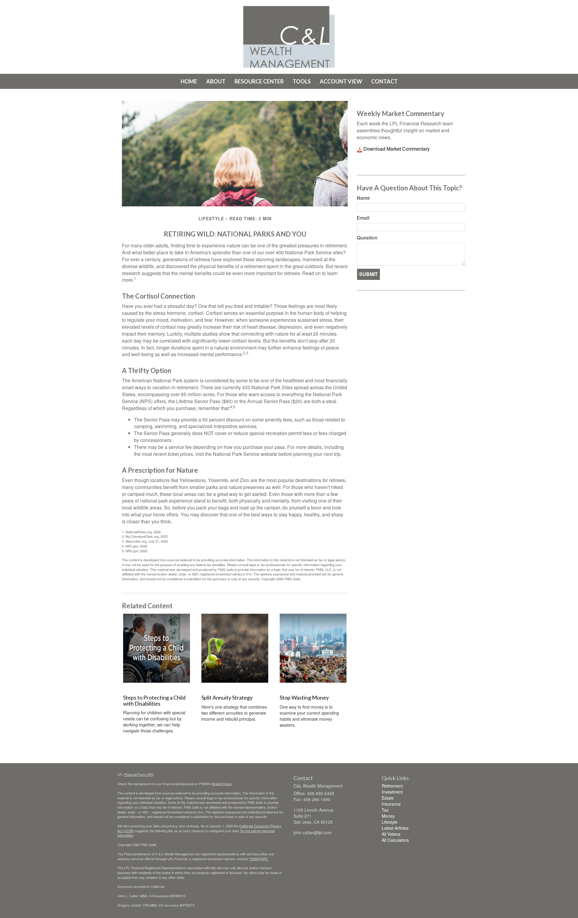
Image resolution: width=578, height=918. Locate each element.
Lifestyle (389, 822)
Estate (388, 798)
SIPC (264, 858)
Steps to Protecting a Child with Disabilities (154, 700)
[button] (216, 81)
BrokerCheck (222, 783)
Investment (392, 792)
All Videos (391, 834)
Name (363, 198)
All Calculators (395, 840)
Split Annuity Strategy (227, 697)
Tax (385, 810)
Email (363, 218)
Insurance (391, 804)
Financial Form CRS (139, 774)
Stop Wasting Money (304, 697)
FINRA (254, 858)
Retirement (392, 786)
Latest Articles (395, 828)
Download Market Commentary (396, 148)
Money (388, 816)
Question (367, 237)
